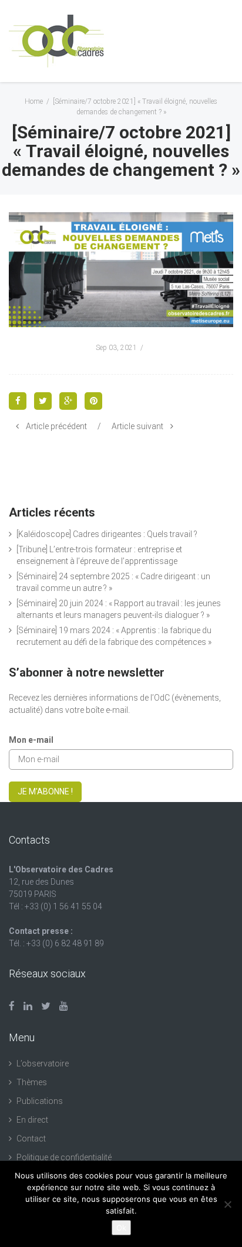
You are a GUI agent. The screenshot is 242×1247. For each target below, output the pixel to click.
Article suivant (137, 426)
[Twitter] (46, 1006)
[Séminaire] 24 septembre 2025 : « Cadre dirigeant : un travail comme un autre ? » (113, 582)
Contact (31, 1138)
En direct (32, 1119)
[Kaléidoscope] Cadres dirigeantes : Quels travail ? (106, 534)
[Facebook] (12, 1006)
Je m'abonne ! (45, 791)
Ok (121, 1227)
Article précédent (56, 426)
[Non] (227, 1204)
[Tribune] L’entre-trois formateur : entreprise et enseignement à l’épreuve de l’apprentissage (99, 555)
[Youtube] (63, 1006)
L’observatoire (42, 1063)
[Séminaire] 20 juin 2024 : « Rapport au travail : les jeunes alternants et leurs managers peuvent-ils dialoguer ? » (118, 609)
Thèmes (31, 1082)
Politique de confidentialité (64, 1157)
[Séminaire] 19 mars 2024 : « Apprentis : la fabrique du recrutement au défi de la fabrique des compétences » (113, 636)
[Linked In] (27, 1006)
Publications (39, 1101)
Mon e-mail (31, 740)
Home (34, 101)
